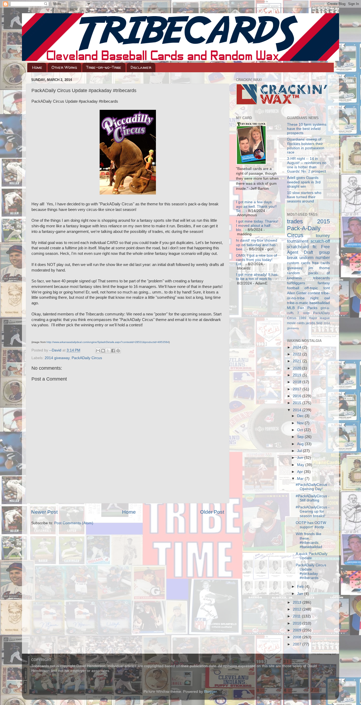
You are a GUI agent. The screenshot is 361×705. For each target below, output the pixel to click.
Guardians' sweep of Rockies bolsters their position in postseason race (305, 145)
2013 (297, 602)
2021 (297, 361)
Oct (300, 430)
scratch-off (320, 241)
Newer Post (44, 512)
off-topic (311, 288)
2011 (297, 616)
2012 (297, 609)
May (301, 465)
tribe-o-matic (297, 303)
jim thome (319, 268)
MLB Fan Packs (302, 308)
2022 (297, 354)
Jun (300, 458)
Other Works (64, 67)
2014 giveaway (57, 358)
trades (295, 221)
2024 (297, 347)
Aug (301, 444)
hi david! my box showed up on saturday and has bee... (256, 244)
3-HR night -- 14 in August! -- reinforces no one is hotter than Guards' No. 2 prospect (306, 165)
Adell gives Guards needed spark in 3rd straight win (304, 182)
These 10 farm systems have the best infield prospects (306, 129)
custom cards (298, 263)
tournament (297, 241)
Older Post (212, 512)
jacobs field (314, 323)
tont (326, 288)
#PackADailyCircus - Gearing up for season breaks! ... (313, 511)
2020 (297, 368)
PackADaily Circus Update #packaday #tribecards (311, 571)
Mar (301, 479)
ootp (306, 313)
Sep (301, 437)
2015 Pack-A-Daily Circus (308, 228)
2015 (297, 403)
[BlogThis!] (103, 350)
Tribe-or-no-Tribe (103, 67)
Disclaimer (141, 67)
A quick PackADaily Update (311, 556)
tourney (323, 235)
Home (37, 67)
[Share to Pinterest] (118, 350)
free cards (321, 263)
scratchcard (298, 246)
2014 (297, 410)
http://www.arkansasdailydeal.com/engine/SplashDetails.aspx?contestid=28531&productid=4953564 (108, 342)
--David (55, 350)
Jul (300, 451)
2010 (297, 623)
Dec (301, 416)
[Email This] (98, 350)
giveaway (295, 268)
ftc (315, 246)
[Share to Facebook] (113, 350)
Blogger (210, 692)
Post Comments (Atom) (73, 523)
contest (314, 293)
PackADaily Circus (87, 358)
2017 (297, 389)
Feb (301, 587)
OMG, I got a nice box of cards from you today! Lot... (256, 260)
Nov (301, 423)
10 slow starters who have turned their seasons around (304, 197)
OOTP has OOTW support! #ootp (311, 525)
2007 (297, 644)
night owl (320, 298)
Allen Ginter (297, 293)
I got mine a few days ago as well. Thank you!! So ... (256, 206)
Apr (300, 472)
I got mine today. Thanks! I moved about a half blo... (257, 225)
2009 (297, 630)
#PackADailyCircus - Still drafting (313, 498)
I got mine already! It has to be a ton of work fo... (256, 277)
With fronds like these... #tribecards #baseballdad (309, 540)
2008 (297, 637)
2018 (297, 382)
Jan (300, 594)
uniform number (314, 257)
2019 (297, 375)
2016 (297, 396)
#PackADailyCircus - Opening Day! (313, 487)
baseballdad (319, 303)
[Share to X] (108, 350)
